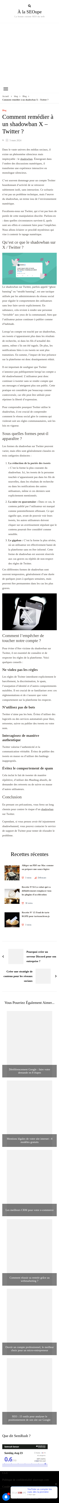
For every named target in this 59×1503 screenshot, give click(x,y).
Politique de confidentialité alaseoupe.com (25, 1479)
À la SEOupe (30, 11)
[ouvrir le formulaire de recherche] (29, 6)
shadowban (26, 158)
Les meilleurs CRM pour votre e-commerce (30, 1210)
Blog (4, 110)
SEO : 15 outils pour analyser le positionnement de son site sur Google (29, 1418)
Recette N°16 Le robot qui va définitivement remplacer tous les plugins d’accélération (36, 891)
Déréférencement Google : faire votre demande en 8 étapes (29, 1071)
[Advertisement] (29, 54)
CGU (5, 1472)
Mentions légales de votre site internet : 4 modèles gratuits (29, 1140)
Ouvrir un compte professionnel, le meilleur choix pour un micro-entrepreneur (29, 1349)
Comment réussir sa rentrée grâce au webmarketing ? (30, 1279)
